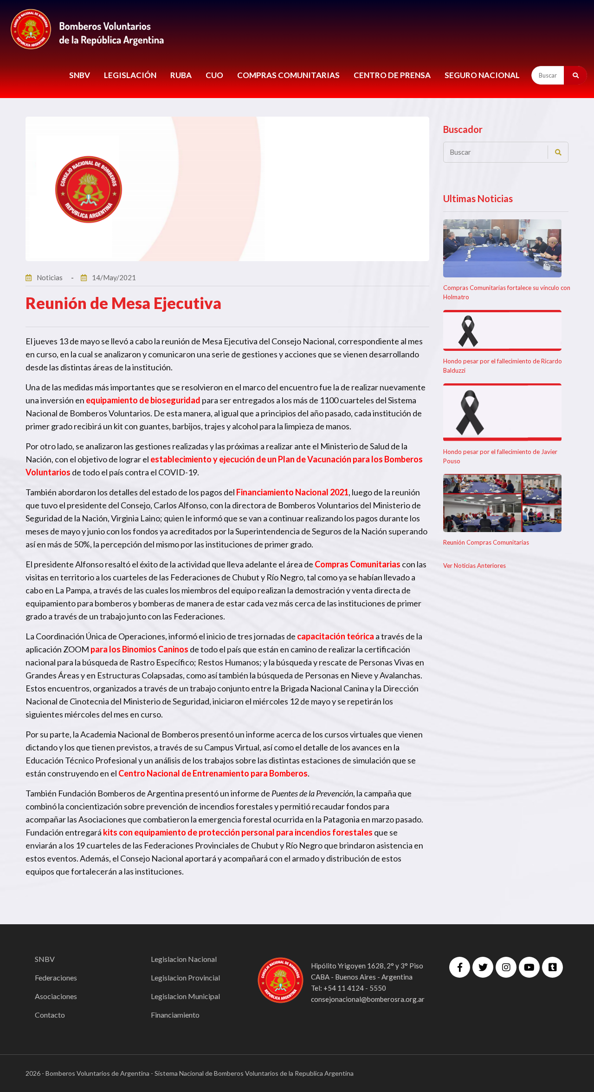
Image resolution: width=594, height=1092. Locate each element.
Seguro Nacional (482, 75)
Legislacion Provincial (185, 977)
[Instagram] (506, 967)
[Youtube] (529, 967)
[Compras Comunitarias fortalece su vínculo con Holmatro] (502, 248)
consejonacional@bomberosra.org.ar (368, 999)
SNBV (79, 75)
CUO (214, 75)
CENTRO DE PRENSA (392, 75)
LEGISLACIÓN (130, 75)
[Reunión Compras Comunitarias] (502, 503)
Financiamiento (175, 1014)
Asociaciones (56, 996)
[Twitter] (482, 967)
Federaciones (56, 977)
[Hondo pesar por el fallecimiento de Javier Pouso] (502, 412)
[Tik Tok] (552, 967)
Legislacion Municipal (185, 996)
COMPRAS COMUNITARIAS (288, 75)
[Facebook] (459, 967)
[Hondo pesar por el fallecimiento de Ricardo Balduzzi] (502, 330)
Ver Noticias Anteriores (474, 565)
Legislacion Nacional (184, 958)
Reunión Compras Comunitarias (486, 542)
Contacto (50, 1014)
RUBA (181, 75)
